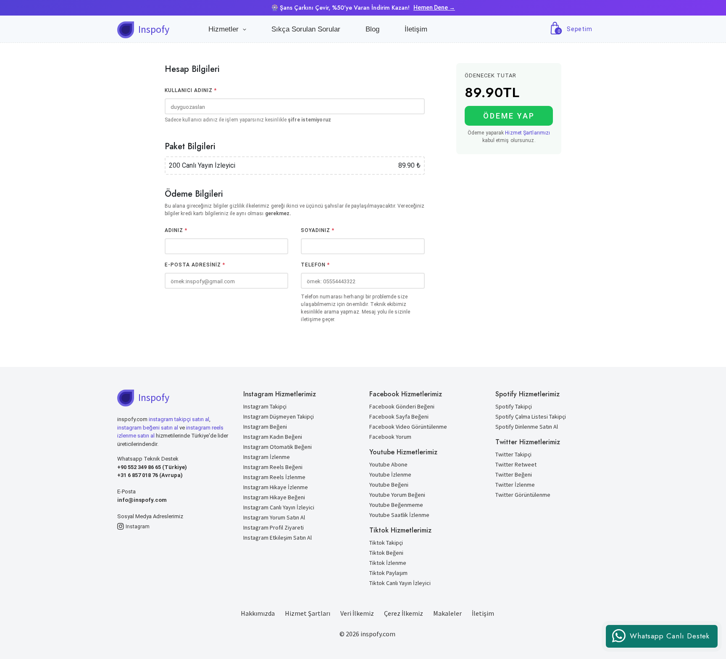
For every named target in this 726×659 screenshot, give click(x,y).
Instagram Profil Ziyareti (273, 527)
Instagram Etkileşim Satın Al (277, 537)
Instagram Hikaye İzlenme (275, 487)
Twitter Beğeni (513, 474)
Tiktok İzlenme (387, 563)
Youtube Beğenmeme (396, 505)
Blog (372, 29)
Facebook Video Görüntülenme (408, 426)
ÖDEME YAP (509, 115)
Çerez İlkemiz (403, 613)
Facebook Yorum (390, 436)
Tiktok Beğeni (386, 552)
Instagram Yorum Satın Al (274, 517)
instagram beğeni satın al (147, 427)
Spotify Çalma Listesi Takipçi (530, 416)
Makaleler (447, 613)
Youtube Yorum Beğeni (397, 494)
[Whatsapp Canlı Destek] (662, 645)
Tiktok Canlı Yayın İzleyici (400, 583)
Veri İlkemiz (357, 613)
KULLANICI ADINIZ (191, 90)
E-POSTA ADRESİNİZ (195, 265)
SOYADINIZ (317, 230)
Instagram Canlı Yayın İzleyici (278, 507)
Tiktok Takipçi (386, 542)
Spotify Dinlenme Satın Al (526, 426)
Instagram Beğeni (265, 426)
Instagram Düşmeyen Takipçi (278, 416)
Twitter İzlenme (515, 484)
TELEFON (315, 265)
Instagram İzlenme (266, 457)
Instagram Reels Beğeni (272, 467)
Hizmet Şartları (307, 613)
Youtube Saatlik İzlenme (399, 515)
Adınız (176, 230)
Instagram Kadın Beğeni (272, 436)
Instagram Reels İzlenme (274, 477)
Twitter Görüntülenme (522, 494)
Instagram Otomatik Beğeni (277, 447)
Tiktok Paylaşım (388, 573)
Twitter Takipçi (513, 454)
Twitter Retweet (516, 464)
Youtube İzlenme (390, 474)
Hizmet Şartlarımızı (527, 133)
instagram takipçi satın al (179, 419)
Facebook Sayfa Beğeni (399, 416)
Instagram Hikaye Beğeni (274, 497)
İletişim (416, 29)
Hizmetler (225, 29)
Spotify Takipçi (513, 406)
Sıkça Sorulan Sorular (305, 29)
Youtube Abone (388, 464)
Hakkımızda (258, 613)
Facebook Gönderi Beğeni (401, 406)
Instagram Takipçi (265, 406)
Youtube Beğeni (388, 484)
